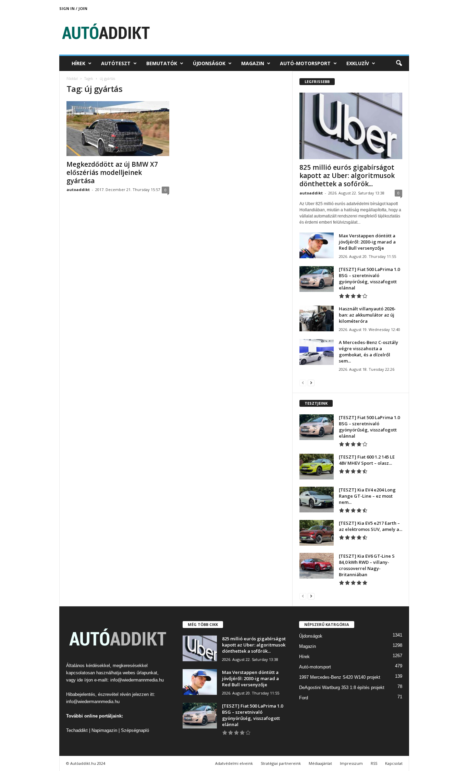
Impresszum (351, 763)
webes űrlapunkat (140, 672)
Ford (303, 697)
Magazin (252, 63)
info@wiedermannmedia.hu (137, 680)
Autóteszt (116, 63)
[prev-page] (302, 382)
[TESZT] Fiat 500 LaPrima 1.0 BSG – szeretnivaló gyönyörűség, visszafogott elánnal (369, 278)
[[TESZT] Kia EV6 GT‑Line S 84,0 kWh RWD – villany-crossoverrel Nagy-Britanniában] (316, 566)
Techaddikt (77, 730)
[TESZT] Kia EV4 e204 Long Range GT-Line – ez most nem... (367, 496)
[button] (398, 63)
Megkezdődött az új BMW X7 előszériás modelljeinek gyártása (112, 172)
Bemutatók (161, 63)
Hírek (78, 63)
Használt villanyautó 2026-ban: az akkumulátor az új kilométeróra (367, 315)
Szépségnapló (135, 730)
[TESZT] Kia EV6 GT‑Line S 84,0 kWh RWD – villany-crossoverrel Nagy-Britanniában (367, 565)
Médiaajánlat (320, 763)
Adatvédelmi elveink (234, 763)
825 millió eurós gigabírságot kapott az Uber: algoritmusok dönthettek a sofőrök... (347, 175)
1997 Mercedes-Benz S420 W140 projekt (339, 677)
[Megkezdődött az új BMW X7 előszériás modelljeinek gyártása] (117, 128)
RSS (374, 763)
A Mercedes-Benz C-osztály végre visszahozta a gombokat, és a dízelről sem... (368, 351)
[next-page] (311, 382)
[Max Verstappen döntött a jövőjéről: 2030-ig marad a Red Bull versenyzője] (316, 245)
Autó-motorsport (305, 63)
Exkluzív (357, 63)
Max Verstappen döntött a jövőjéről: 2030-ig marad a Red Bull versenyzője (367, 242)
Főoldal (72, 78)
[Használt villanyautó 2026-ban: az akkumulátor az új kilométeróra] (316, 318)
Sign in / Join (73, 8)
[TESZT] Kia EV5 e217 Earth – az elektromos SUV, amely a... (370, 526)
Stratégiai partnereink (281, 763)
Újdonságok (209, 63)
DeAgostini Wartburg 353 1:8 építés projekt (341, 687)
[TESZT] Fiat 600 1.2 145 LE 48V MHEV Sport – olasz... (367, 460)
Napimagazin (104, 730)
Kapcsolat (394, 763)
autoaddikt (78, 189)
